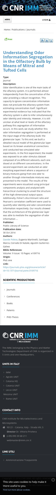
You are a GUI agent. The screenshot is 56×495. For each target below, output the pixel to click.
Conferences (13, 296)
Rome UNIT (12, 398)
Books (10, 303)
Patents (10, 310)
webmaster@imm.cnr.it (18, 440)
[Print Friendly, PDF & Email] (8, 39)
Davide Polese (10, 239)
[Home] (28, 7)
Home (7, 29)
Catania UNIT (13, 385)
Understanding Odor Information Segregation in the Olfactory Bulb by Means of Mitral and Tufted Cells (28, 61)
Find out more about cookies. (16, 489)
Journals (31, 29)
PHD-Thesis (13, 317)
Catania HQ (12, 381)
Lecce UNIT (11, 389)
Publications (18, 29)
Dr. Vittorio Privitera (22, 431)
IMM (8, 372)
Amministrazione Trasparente (21, 460)
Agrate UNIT (12, 376)
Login (45, 20)
